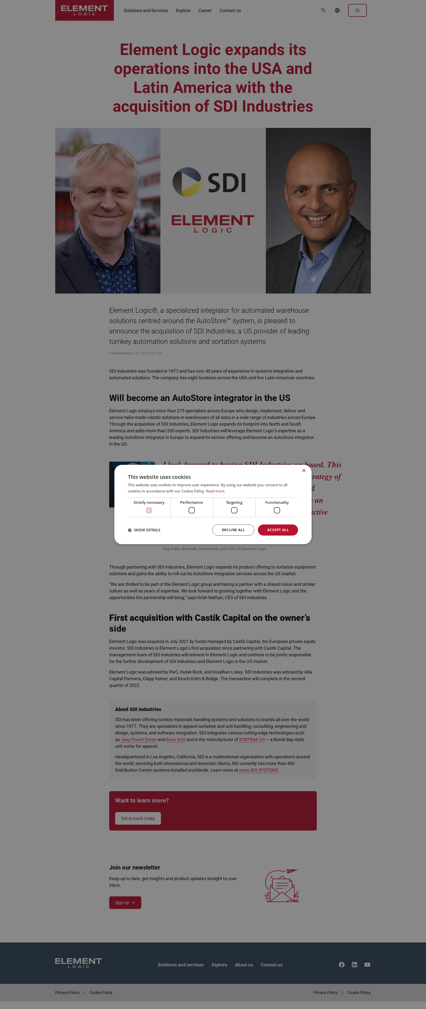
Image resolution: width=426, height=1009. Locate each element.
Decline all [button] (233, 529)
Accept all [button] (278, 529)
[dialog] (213, 504)
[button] (144, 530)
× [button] (303, 470)
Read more (215, 490)
